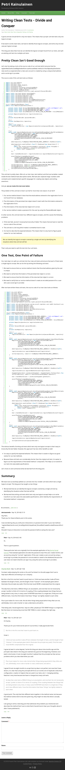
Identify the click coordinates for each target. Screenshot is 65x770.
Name (3, 745)
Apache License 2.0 (55, 761)
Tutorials (32, 13)
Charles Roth (5, 569)
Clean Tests (13, 32)
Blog (17, 13)
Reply (2, 533)
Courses (24, 13)
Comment (5, 721)
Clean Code (7, 32)
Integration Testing (21, 32)
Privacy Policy (37, 764)
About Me (11, 13)
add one (13, 508)
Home (3, 13)
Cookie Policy (27, 764)
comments (30, 30)
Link (6, 533)
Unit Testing (30, 32)
